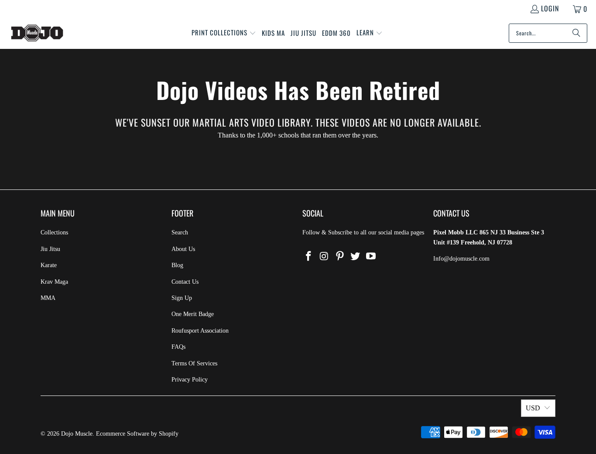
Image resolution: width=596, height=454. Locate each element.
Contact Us (185, 282)
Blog (177, 265)
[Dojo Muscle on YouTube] (371, 256)
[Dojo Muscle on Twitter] (355, 256)
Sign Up (181, 298)
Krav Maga (54, 282)
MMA (48, 298)
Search (179, 232)
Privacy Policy (189, 379)
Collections (54, 232)
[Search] (576, 33)
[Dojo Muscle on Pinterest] (339, 256)
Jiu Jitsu (50, 249)
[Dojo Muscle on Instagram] (324, 256)
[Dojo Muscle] (37, 33)
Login (550, 8)
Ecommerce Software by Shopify (137, 433)
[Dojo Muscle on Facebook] (308, 256)
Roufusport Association (200, 330)
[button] (224, 33)
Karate (49, 265)
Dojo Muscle (76, 433)
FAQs (178, 347)
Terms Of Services (194, 363)
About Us (183, 249)
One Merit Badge (192, 314)
